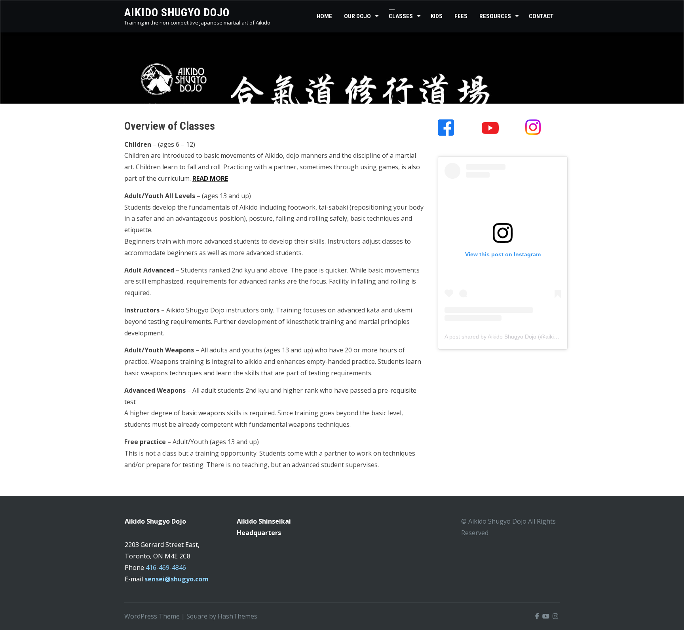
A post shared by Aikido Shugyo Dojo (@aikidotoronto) (512, 336)
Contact (541, 16)
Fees (460, 16)
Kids (437, 16)
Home (324, 16)
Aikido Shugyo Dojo (177, 12)
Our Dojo (357, 16)
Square (196, 616)
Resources (495, 16)
